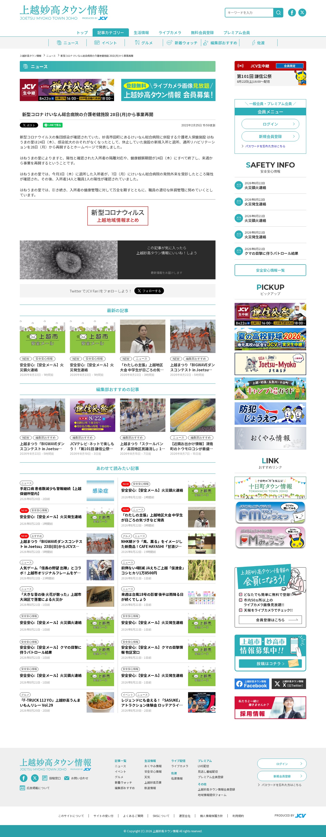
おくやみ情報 (153, 766)
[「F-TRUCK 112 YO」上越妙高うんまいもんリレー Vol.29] (100, 702)
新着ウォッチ (123, 782)
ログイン (270, 124)
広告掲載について (38, 788)
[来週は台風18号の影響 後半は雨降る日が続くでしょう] (202, 596)
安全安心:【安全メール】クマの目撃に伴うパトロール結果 (51, 650)
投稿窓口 (55, 778)
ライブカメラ (169, 32)
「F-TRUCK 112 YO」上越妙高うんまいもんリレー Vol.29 (50, 703)
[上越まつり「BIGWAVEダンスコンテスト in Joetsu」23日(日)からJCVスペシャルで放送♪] (100, 543)
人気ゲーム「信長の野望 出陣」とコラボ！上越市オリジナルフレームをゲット (50, 570)
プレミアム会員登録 (210, 777)
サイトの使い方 (104, 816)
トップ (82, 32)
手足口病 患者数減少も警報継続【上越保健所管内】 (50, 491)
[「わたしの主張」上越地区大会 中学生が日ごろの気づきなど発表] (202, 517)
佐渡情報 (177, 778)
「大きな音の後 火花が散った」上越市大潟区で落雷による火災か (50, 597)
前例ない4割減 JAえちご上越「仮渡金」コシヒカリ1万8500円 (152, 570)
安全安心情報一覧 (270, 270)
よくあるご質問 (133, 816)
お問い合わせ (79, 778)
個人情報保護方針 (211, 816)
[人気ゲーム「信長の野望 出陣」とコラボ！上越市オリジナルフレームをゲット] (100, 570)
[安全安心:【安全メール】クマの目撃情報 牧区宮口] (202, 649)
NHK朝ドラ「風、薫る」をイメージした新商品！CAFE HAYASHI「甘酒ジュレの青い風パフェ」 (152, 544)
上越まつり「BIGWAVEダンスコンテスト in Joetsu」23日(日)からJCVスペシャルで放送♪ (51, 544)
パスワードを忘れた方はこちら (265, 146)
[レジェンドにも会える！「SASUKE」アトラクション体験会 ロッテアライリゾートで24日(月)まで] (202, 702)
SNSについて (161, 816)
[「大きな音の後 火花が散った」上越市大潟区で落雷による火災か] (100, 596)
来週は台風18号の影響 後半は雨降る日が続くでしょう (152, 597)
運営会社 (184, 816)
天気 (147, 777)
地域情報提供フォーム (212, 795)
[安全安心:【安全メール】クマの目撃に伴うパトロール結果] (100, 649)
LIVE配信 (203, 766)
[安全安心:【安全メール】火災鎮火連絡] (202, 490)
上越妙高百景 (153, 782)
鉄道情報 (150, 788)
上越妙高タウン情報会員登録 (216, 789)
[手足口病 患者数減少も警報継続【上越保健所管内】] (100, 490)
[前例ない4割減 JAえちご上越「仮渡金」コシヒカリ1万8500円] (202, 570)
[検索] (278, 12)
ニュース (51, 55)
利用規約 (238, 816)
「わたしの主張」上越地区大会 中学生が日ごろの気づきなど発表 (152, 517)
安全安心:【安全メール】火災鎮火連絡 (152, 490)
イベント (120, 771)
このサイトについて (71, 816)
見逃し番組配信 (208, 771)
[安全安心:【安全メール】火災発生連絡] (100, 517)
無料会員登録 (202, 32)
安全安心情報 (153, 771)
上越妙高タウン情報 (30, 55)
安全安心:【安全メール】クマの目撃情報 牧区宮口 (152, 650)
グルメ (119, 777)
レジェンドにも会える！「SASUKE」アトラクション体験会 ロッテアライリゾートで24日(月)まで (152, 703)
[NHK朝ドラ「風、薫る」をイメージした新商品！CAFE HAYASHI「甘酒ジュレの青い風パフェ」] (202, 543)
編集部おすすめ (125, 788)
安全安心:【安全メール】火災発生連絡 (51, 516)
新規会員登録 (270, 136)
